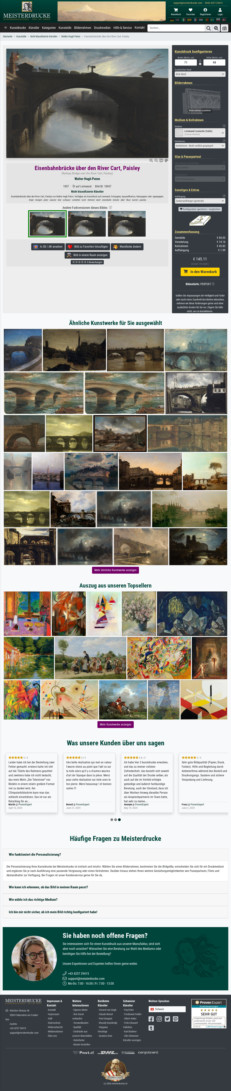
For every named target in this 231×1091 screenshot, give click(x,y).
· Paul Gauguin (105, 1018)
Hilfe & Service (123, 28)
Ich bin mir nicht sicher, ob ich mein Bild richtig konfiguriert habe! (53, 912)
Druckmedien (102, 28)
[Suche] (208, 28)
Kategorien (49, 28)
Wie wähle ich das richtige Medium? (33, 900)
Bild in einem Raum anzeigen (89, 255)
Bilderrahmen (82, 28)
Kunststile (65, 28)
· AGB (49, 1018)
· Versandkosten (80, 1022)
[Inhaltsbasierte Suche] (216, 28)
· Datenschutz (53, 1022)
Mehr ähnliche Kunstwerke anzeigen (115, 570)
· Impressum (53, 1014)
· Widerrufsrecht (55, 1027)
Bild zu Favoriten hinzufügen (90, 246)
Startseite (7, 36)
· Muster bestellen (81, 1044)
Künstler (34, 28)
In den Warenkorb (202, 272)
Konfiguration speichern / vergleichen (201, 209)
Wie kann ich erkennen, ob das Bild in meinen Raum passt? (48, 887)
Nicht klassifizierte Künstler (43, 36)
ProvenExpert (22, 804)
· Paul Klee (128, 1009)
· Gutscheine (78, 1040)
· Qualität (76, 1027)
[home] (5, 27)
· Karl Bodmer (130, 1031)
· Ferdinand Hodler (132, 1014)
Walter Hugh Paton (70, 36)
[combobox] (200, 74)
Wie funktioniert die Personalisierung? (35, 854)
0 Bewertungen (94, 262)
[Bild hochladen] (224, 28)
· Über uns (52, 1035)
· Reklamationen (55, 1031)
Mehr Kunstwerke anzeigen (115, 724)
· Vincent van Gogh (107, 1009)
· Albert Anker (129, 1018)
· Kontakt (51, 1009)
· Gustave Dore (105, 1035)
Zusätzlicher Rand (183, 69)
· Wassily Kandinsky (107, 1022)
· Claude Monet (105, 1014)
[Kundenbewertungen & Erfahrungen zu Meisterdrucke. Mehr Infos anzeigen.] (208, 1013)
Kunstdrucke (18, 28)
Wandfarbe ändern (129, 246)
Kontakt (140, 27)
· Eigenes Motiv (80, 1009)
